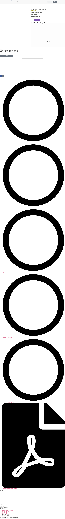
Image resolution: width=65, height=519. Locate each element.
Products (54, 5)
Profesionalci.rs (15, 517)
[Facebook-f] (1, 76)
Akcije (36, 1)
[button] (0, 35)
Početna (18, 1)
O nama (22, 1)
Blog (39, 1)
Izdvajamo (32, 1)
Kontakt (43, 1)
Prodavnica (27, 1)
